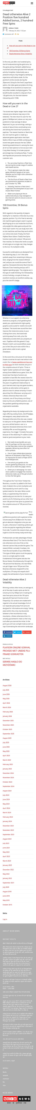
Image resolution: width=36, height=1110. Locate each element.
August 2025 (7, 738)
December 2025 (8, 721)
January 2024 (7, 821)
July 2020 (6, 887)
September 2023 (8, 834)
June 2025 (6, 747)
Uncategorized (8, 10)
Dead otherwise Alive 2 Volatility (20, 54)
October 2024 (7, 782)
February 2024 (8, 817)
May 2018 (6, 900)
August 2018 (7, 892)
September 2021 (8, 883)
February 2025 (8, 764)
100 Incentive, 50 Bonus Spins (19, 51)
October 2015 (7, 905)
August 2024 (7, 791)
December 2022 (8, 870)
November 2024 (8, 778)
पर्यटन (4, 1085)
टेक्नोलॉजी (5, 1075)
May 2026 (6, 699)
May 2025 (6, 751)
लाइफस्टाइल (6, 1079)
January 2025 (7, 769)
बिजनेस (4, 1072)
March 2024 (7, 813)
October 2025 (7, 729)
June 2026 (6, 694)
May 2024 (6, 804)
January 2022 (7, 878)
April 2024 (6, 808)
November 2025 (8, 725)
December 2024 (8, 773)
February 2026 (8, 712)
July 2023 (6, 843)
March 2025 (7, 760)
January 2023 (7, 865)
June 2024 (6, 799)
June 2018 (6, 896)
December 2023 (8, 826)
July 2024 (6, 795)
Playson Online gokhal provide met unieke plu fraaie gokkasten (16, 651)
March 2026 (7, 707)
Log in (5, 919)
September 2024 (8, 786)
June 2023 (6, 848)
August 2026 (7, 685)
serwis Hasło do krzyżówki (12, 663)
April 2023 (6, 856)
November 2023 (8, 830)
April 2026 (6, 703)
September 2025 (8, 734)
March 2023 (7, 861)
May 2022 (6, 874)
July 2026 (6, 690)
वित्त (4, 1082)
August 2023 (7, 839)
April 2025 (6, 756)
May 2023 (6, 852)
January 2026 (7, 716)
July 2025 (6, 742)
